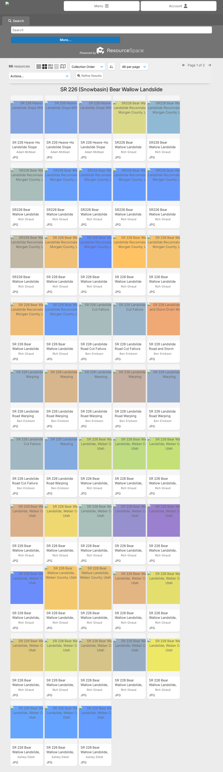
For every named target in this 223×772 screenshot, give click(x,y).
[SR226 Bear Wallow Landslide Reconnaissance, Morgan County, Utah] (129, 117)
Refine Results (91, 75)
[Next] (209, 65)
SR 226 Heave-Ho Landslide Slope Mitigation (26, 147)
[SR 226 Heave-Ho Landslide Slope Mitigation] (26, 117)
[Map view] (63, 67)
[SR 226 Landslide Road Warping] (26, 386)
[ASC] (111, 66)
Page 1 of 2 (197, 65)
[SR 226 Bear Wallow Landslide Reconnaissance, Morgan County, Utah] (61, 251)
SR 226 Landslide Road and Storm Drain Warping (162, 348)
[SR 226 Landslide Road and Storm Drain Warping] (163, 319)
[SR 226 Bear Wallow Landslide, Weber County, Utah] (95, 453)
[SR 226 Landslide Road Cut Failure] (95, 319)
